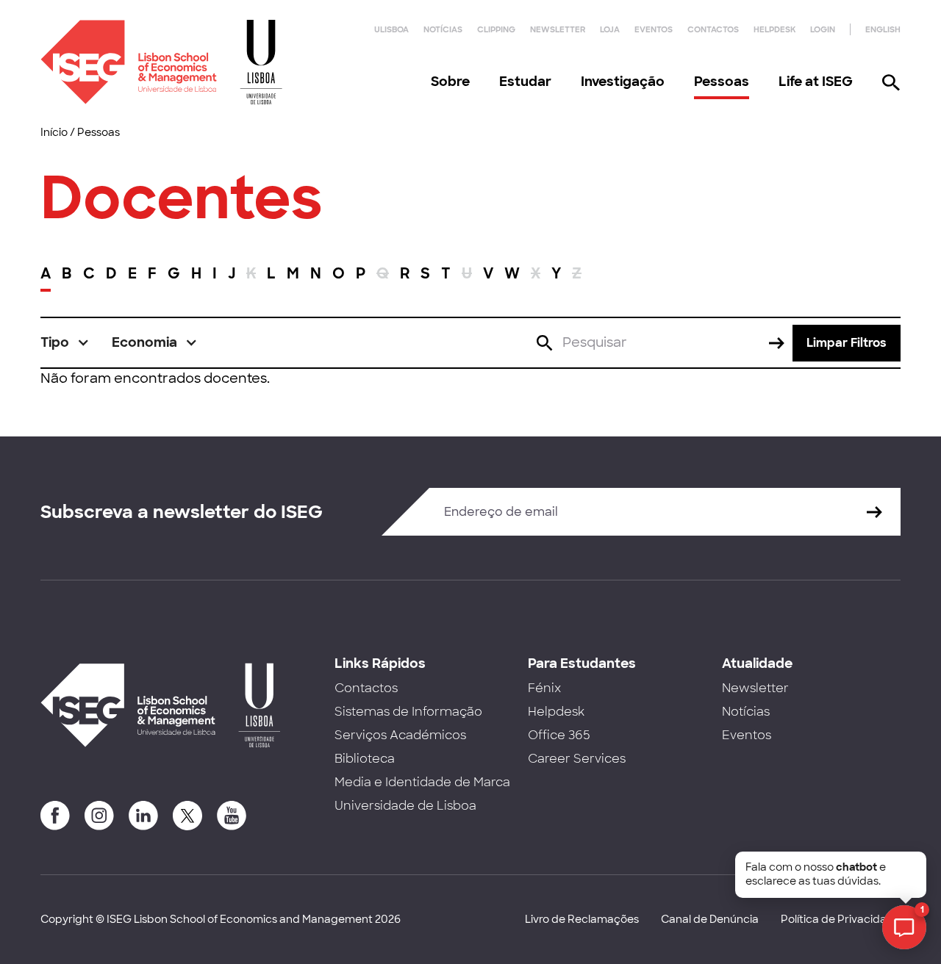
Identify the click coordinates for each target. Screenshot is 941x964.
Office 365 (559, 735)
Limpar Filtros (846, 342)
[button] (65, 343)
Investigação (623, 81)
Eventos (653, 29)
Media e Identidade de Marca (422, 782)
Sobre (450, 81)
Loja (610, 29)
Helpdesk (774, 29)
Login (822, 29)
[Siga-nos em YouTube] (231, 815)
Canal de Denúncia (710, 919)
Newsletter (557, 29)
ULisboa (391, 29)
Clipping (496, 29)
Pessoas (721, 81)
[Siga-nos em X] (187, 815)
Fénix (544, 688)
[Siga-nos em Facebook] (55, 815)
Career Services (577, 758)
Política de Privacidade (841, 919)
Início (54, 132)
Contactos (713, 29)
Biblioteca (364, 758)
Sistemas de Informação (408, 711)
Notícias (442, 29)
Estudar (525, 81)
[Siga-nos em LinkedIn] (143, 815)
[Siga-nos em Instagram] (99, 815)
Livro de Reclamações (582, 919)
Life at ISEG (816, 81)
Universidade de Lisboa (405, 805)
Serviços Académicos (400, 735)
